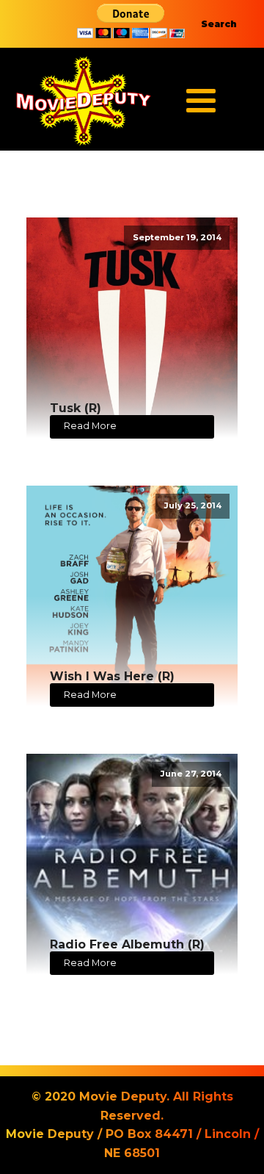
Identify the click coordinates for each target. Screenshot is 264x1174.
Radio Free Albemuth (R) (127, 944)
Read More (90, 425)
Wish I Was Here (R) (112, 676)
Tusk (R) (75, 408)
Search (219, 23)
